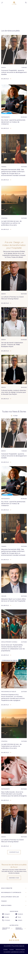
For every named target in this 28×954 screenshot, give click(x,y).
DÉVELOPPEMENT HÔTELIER (10, 896)
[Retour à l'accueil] (14, 937)
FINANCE (4, 901)
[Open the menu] (2, 3)
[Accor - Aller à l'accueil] (14, 3)
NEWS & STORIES (6, 905)
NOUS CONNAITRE (6, 888)
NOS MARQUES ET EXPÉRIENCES (11, 892)
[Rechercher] (26, 2)
